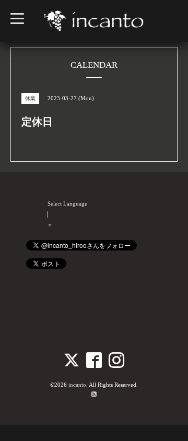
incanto (77, 385)
